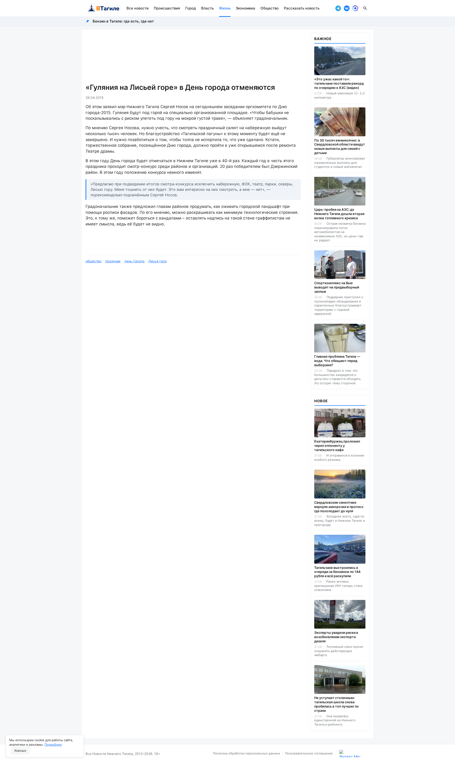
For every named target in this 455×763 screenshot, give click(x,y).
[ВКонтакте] (346, 8)
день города (134, 261)
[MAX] (355, 8)
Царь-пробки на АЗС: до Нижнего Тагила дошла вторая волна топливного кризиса (339, 213)
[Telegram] (338, 8)
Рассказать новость (301, 8)
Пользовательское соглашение (309, 753)
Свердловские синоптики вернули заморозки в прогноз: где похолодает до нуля (339, 506)
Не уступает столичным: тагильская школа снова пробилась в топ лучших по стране (336, 704)
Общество (269, 8)
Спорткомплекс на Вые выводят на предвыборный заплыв (336, 287)
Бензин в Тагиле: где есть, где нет (123, 21)
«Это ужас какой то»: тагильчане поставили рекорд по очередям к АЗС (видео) (339, 83)
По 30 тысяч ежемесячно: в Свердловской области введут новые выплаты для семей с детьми (339, 146)
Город (190, 8)
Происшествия (167, 8)
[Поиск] (365, 8)
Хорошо (20, 750)
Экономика (245, 8)
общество (93, 261)
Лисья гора (157, 261)
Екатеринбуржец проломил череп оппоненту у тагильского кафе (337, 445)
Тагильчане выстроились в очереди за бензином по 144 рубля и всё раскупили (337, 572)
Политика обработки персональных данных (246, 753)
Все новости (138, 8)
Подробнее (53, 744)
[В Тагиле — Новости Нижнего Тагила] (103, 8)
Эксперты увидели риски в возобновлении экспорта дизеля (336, 637)
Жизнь (225, 8)
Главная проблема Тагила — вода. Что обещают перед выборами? (337, 360)
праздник (113, 261)
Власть (207, 8)
